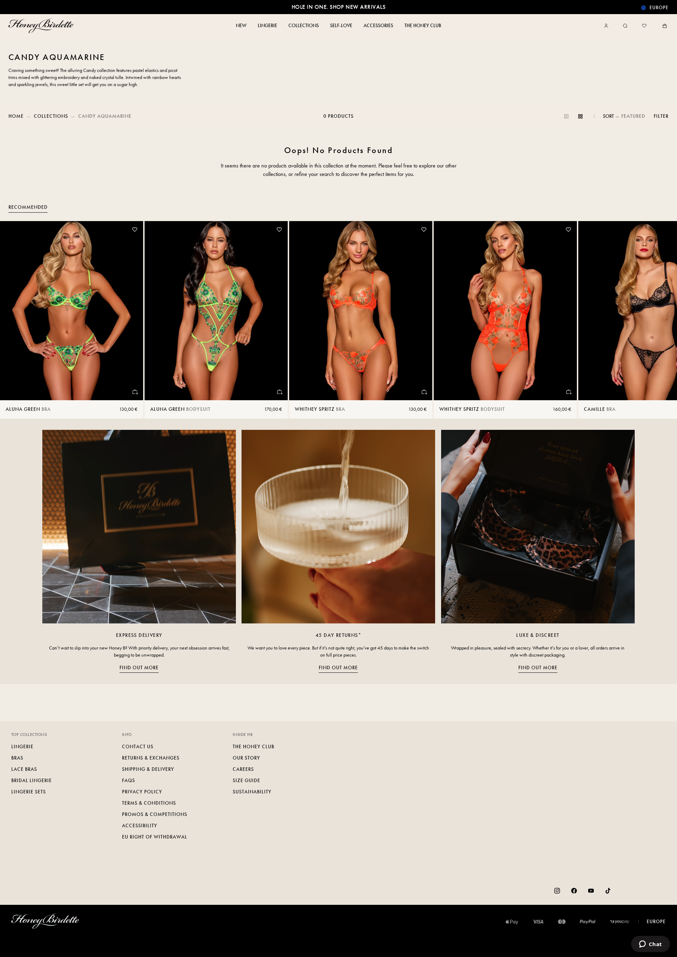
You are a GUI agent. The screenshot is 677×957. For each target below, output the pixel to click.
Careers (243, 769)
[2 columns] (566, 116)
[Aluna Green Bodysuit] (216, 310)
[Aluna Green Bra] (71, 310)
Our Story (246, 758)
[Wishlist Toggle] (135, 229)
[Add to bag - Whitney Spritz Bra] (423, 391)
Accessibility (139, 826)
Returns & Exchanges (150, 758)
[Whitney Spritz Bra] (360, 310)
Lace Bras (24, 769)
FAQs (128, 781)
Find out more (139, 668)
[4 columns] (580, 116)
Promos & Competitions (154, 814)
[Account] (607, 25)
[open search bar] (625, 25)
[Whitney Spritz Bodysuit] (505, 310)
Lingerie (22, 747)
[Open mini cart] (663, 25)
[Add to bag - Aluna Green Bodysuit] (279, 391)
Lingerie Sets (28, 792)
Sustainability (252, 792)
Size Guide (246, 781)
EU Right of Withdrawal (154, 837)
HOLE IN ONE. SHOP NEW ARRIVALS (338, 7)
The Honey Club (253, 747)
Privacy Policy (142, 792)
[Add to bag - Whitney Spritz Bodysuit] (568, 391)
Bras (17, 758)
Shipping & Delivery (148, 769)
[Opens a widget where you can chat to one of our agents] (650, 944)
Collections (51, 116)
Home (16, 116)
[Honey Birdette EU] (42, 25)
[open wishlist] (644, 25)
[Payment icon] (620, 921)
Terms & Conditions (149, 803)
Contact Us (137, 747)
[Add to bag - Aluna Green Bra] (134, 391)
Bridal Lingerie (31, 781)
